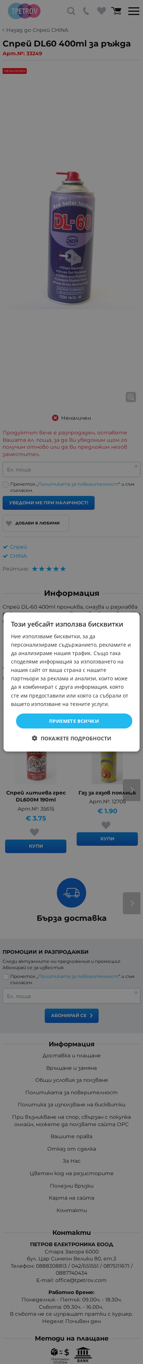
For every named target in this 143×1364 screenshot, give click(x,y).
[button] (71, 738)
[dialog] (72, 682)
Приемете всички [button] (74, 720)
